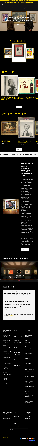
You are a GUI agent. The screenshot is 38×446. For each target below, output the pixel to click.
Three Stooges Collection (29, 369)
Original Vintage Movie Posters (7, 331)
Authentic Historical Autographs (28, 336)
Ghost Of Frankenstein (29, 371)
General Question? (6, 418)
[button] (2, 4)
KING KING (27, 351)
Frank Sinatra (16, 340)
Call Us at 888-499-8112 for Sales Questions (7, 413)
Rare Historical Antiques (29, 376)
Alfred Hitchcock (17, 330)
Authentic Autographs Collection (7, 364)
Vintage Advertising (6, 357)
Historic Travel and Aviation (28, 366)
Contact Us (25, 249)
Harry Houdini (27, 330)
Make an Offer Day (28, 405)
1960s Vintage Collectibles (27, 391)
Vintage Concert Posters (7, 351)
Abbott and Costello (17, 342)
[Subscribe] (28, 430)
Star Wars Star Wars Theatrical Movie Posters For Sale (29, 355)
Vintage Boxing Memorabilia (5, 379)
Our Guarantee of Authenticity (28, 413)
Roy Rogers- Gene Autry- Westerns (18, 362)
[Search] (24, 8)
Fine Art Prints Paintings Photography (7, 382)
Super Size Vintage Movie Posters (29, 387)
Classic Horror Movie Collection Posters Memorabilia (7, 335)
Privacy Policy (27, 416)
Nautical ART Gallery (28, 360)
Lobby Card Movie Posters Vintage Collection (6, 344)
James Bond (16, 345)
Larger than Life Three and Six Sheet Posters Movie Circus (29, 382)
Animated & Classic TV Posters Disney (7, 371)
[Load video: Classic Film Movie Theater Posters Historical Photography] (19, 271)
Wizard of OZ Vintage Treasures (29, 345)
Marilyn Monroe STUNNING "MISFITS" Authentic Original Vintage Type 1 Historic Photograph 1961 (9, 98)
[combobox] (19, 8)
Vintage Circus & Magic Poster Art (7, 354)
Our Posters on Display (18, 421)
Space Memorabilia (28, 358)
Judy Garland (16, 357)
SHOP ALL (19, 24)
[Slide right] (36, 85)
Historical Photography (29, 332)
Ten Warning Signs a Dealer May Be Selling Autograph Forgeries (29, 395)
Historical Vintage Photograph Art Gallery (7, 360)
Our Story (15, 412)
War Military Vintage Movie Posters (6, 368)
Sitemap (15, 423)
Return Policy (27, 418)
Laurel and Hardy (17, 365)
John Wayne (16, 347)
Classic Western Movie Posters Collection (7, 348)
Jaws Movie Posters (28, 348)
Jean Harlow (16, 359)
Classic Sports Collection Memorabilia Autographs (7, 375)
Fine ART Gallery (28, 363)
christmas (26, 378)
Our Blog (15, 418)
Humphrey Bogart (17, 352)
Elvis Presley (16, 367)
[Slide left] (2, 85)
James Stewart (16, 349)
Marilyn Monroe (17, 354)
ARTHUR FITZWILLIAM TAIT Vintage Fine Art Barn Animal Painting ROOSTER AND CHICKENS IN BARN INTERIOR (8, 140)
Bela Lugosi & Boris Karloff (17, 333)
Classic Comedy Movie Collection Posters (7, 339)
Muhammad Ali (27, 342)
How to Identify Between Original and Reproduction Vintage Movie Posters (29, 400)
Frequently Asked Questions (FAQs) (17, 415)
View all (19, 107)
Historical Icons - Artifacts (28, 339)
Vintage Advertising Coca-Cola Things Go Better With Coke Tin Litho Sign (26, 98)
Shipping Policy (27, 420)
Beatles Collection (28, 374)
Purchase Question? (6, 416)
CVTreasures (7, 443)
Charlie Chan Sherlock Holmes (18, 337)
